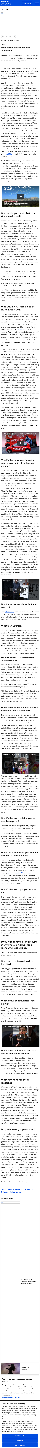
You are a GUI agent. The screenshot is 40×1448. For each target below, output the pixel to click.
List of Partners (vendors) (11, 1397)
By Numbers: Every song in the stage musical (28, 1281)
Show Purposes (20, 1445)
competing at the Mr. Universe (19, 873)
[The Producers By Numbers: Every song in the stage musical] (10, 1281)
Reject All (20, 1440)
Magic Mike (7, 154)
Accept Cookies (20, 1436)
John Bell (4, 40)
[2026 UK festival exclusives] (10, 1368)
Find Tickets (27, 3)
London (20, 329)
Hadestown (9, 612)
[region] (20, 1412)
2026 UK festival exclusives (26, 1369)
